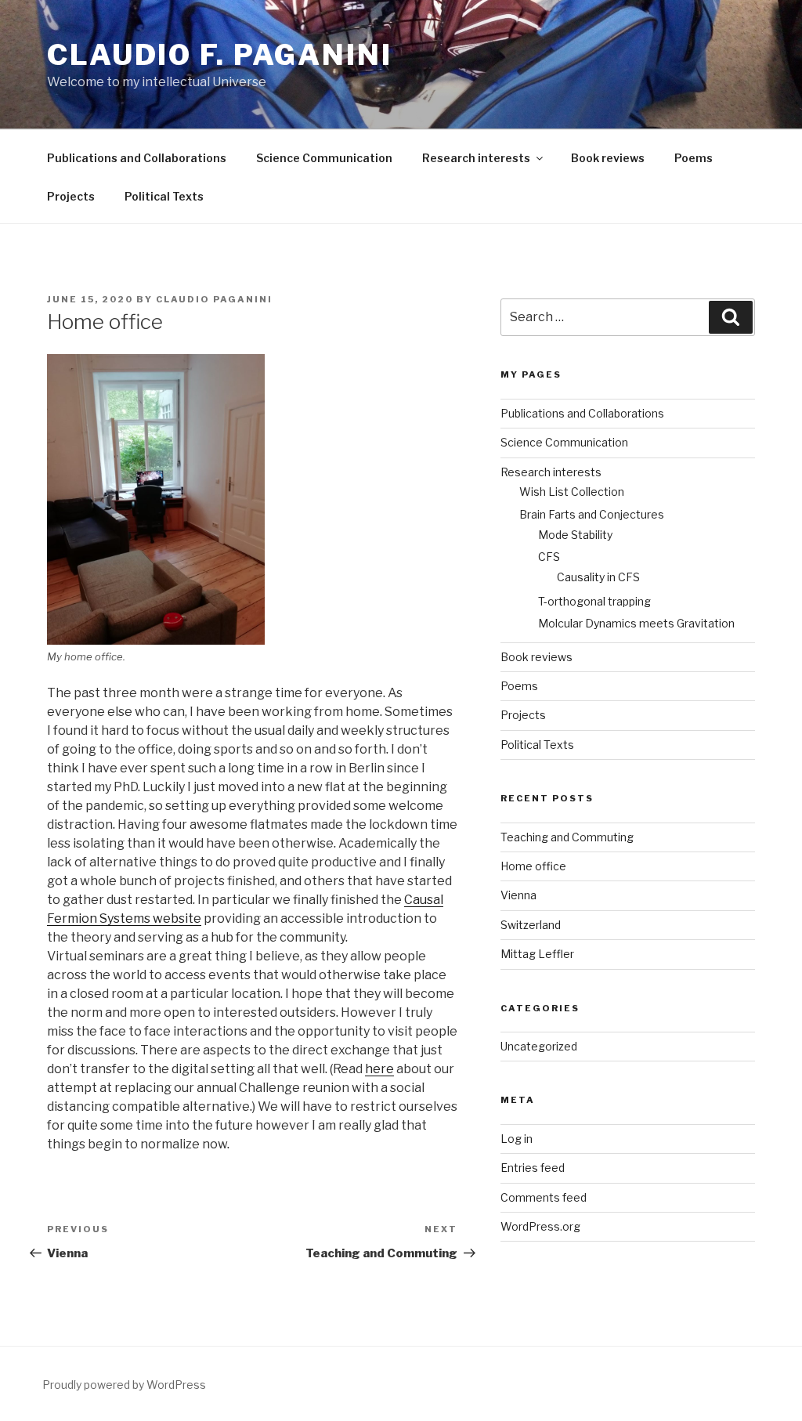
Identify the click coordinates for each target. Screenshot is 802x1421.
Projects (71, 196)
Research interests (476, 158)
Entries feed (532, 1167)
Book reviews (608, 158)
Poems (693, 158)
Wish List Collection (571, 491)
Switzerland (530, 924)
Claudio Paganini (214, 299)
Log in (516, 1138)
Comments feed (543, 1197)
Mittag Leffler (537, 953)
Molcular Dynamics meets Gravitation (636, 623)
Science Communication (324, 158)
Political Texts (164, 196)
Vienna (518, 895)
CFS (549, 556)
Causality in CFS (598, 577)
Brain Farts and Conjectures (591, 514)
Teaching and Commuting (567, 837)
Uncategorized (538, 1046)
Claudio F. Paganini (219, 55)
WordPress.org (540, 1226)
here (379, 1068)
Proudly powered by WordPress (124, 1384)
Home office (533, 866)
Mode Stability (575, 534)
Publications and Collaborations (136, 158)
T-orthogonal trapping (594, 601)
